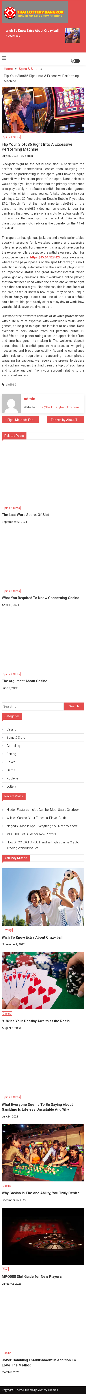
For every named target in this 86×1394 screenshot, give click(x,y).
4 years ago (11, 35)
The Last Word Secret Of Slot (25, 515)
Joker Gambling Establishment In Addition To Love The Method (39, 1362)
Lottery (11, 786)
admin (29, 155)
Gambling (13, 745)
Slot (5, 1269)
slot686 (11, 384)
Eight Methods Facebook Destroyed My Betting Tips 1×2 (23, 420)
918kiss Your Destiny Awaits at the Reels (36, 1021)
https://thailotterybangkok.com (57, 407)
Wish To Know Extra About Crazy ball (30, 30)
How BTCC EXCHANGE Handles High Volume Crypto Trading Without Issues (43, 845)
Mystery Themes (47, 1390)
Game (11, 770)
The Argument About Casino (24, 681)
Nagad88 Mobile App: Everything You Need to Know (42, 826)
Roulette (12, 778)
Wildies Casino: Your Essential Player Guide (36, 818)
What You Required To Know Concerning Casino (40, 598)
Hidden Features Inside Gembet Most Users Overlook (43, 809)
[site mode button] (75, 61)
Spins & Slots (11, 137)
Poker (11, 762)
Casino (12, 729)
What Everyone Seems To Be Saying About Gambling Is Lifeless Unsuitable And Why (37, 1107)
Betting (11, 754)
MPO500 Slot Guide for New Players (31, 834)
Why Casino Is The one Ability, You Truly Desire (41, 1193)
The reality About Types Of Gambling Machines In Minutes (67, 420)
